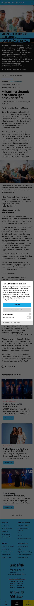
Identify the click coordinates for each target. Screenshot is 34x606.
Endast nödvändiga (17, 310)
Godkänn (17, 304)
